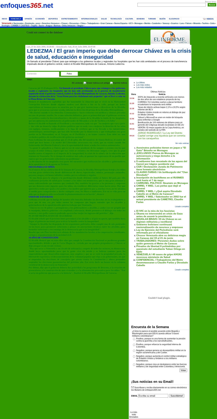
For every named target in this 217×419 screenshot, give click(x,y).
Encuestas (74, 23)
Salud (104, 19)
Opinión (28, 19)
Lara (182, 23)
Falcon (188, 23)
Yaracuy (165, 23)
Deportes (53, 19)
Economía (40, 19)
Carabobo (156, 23)
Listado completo (182, 206)
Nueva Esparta (120, 23)
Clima (83, 23)
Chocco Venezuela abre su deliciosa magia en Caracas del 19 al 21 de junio (161, 236)
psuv (38, 23)
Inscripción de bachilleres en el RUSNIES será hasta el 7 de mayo (160, 179)
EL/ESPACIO (174, 19)
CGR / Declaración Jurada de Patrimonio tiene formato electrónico (159, 168)
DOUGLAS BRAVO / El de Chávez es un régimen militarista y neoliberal (158, 220)
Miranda (196, 23)
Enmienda (29, 23)
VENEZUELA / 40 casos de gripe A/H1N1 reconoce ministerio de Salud (159, 255)
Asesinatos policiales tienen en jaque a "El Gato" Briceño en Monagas (161, 149)
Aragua (49, 25)
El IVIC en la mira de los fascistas (155, 211)
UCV (131, 23)
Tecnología (116, 19)
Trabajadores (93, 23)
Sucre (41, 25)
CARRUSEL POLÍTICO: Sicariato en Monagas (162, 183)
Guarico (174, 23)
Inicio (4, 19)
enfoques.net (26, 5)
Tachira (205, 23)
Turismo (152, 19)
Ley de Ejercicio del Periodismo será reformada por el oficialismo (157, 231)
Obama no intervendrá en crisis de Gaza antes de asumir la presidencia (159, 215)
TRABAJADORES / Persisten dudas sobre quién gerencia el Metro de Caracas (160, 242)
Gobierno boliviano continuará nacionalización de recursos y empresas (159, 226)
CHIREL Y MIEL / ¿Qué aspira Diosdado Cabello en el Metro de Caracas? (159, 192)
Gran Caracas (107, 23)
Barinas (57, 25)
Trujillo (34, 25)
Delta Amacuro (68, 25)
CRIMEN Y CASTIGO (20, 25)
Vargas (80, 25)
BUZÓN (162, 19)
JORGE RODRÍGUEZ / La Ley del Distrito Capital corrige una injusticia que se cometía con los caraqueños (161, 136)
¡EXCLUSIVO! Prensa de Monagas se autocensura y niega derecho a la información (157, 156)
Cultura (129, 19)
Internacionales (89, 19)
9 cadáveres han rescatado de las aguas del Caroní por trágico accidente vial (161, 162)
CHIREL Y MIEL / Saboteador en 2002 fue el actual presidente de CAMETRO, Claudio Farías (161, 199)
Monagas (138, 23)
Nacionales (18, 23)
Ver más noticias (182, 143)
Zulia (212, 23)
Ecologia (5, 25)
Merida (147, 23)
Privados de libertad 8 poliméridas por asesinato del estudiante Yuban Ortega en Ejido (160, 249)
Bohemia (141, 19)
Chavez (64, 23)
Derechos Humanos (51, 23)
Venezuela (7, 23)
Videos (209, 19)
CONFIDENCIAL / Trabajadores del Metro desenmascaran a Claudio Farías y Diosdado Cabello (162, 262)
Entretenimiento (69, 19)
